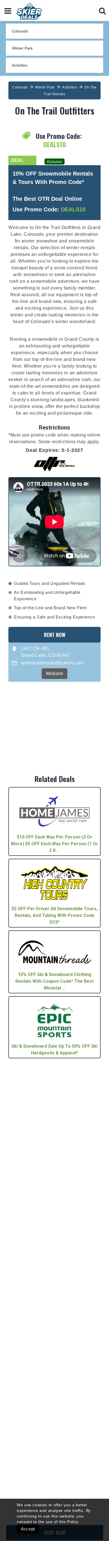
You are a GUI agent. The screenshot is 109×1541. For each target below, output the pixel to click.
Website (54, 673)
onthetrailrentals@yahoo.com (52, 662)
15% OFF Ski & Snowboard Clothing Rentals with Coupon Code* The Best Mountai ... (54, 981)
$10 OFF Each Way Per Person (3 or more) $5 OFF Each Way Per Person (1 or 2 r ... (54, 843)
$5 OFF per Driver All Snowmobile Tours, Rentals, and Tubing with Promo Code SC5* (54, 915)
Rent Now (54, 634)
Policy (72, 1521)
